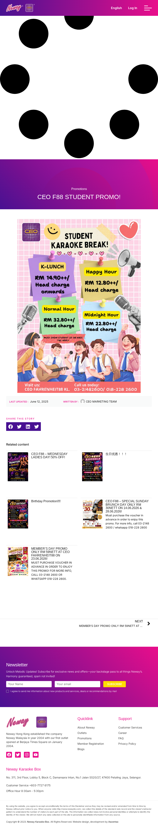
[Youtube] (36, 755)
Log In (132, 8)
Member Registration (90, 743)
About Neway (86, 727)
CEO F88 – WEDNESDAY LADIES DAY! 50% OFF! (49, 455)
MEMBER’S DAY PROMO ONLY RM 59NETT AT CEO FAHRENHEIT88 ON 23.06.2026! (50, 553)
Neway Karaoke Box (38, 821)
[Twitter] (18, 755)
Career (122, 732)
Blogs (80, 749)
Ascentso (113, 821)
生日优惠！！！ (116, 454)
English (116, 8)
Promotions (84, 738)
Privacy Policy (127, 743)
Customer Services (130, 727)
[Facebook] (9, 755)
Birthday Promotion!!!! (46, 501)
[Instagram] (27, 755)
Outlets (82, 732)
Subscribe (114, 684)
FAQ (121, 738)
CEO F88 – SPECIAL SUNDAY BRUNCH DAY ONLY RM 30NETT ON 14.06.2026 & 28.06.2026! (127, 506)
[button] (10, 426)
